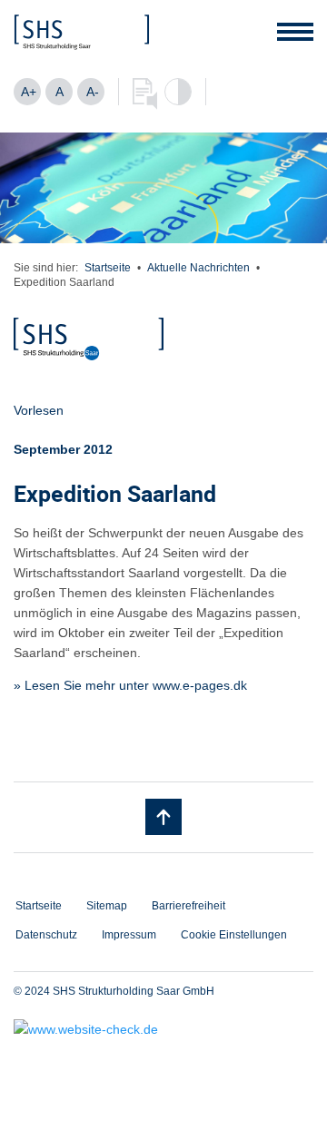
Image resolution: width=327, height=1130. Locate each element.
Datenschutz (46, 935)
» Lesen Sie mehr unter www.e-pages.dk (130, 685)
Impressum (129, 935)
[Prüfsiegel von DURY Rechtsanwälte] (163, 1029)
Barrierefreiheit (188, 905)
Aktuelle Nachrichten (198, 267)
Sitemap (106, 905)
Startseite (107, 267)
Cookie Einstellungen (234, 935)
